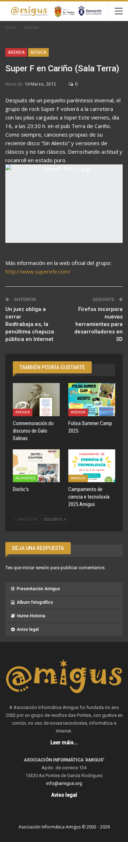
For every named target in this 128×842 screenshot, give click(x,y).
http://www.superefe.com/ (38, 271)
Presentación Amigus (38, 588)
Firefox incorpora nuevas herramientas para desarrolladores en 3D (98, 324)
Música (38, 52)
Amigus (78, 478)
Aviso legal (28, 629)
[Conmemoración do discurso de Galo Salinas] (36, 399)
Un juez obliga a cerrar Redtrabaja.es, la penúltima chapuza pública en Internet (29, 324)
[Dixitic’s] (36, 465)
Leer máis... (64, 742)
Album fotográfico (35, 602)
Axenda (16, 52)
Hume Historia (31, 615)
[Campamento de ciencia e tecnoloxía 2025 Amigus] (91, 465)
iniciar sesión (35, 567)
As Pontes (25, 478)
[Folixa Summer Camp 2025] (91, 399)
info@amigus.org (64, 783)
